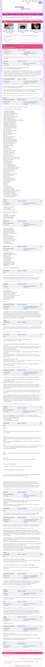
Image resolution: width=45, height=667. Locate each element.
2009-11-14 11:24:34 (22, 246)
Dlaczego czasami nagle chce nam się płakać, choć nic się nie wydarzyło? (36, 31)
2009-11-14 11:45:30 (22, 270)
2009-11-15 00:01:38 (22, 554)
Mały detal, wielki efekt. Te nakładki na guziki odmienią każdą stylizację (9, 31)
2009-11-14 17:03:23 (22, 407)
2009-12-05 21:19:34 (22, 643)
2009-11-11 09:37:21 (22, 49)
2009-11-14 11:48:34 (22, 284)
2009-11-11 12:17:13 (22, 61)
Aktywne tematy (26, 19)
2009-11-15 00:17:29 (22, 573)
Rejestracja (30, 14)
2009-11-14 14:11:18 (22, 334)
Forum (23, 1)
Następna (7, 40)
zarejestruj (29, 43)
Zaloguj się (40, 1)
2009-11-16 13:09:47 (22, 617)
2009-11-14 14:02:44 (22, 322)
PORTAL (6, 14)
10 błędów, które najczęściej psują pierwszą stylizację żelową (23, 31)
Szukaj (24, 14)
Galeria (29, 1)
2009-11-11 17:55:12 (22, 79)
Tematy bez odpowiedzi (36, 19)
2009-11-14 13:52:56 (22, 304)
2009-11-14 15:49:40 (22, 370)
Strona (5, 98)
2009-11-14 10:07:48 (22, 221)
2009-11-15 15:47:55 (22, 601)
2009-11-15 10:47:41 (22, 591)
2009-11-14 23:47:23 (22, 517)
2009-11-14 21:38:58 (22, 508)
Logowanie (37, 14)
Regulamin (18, 14)
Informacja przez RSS (9, 45)
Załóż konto (34, 1)
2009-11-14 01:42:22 (22, 201)
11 (35, 39)
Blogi (26, 1)
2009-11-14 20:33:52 (22, 492)
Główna (12, 14)
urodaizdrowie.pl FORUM (9, 35)
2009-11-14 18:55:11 (22, 423)
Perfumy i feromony (19, 35)
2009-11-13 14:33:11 (22, 99)
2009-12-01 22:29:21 (22, 626)
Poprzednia (10, 39)
